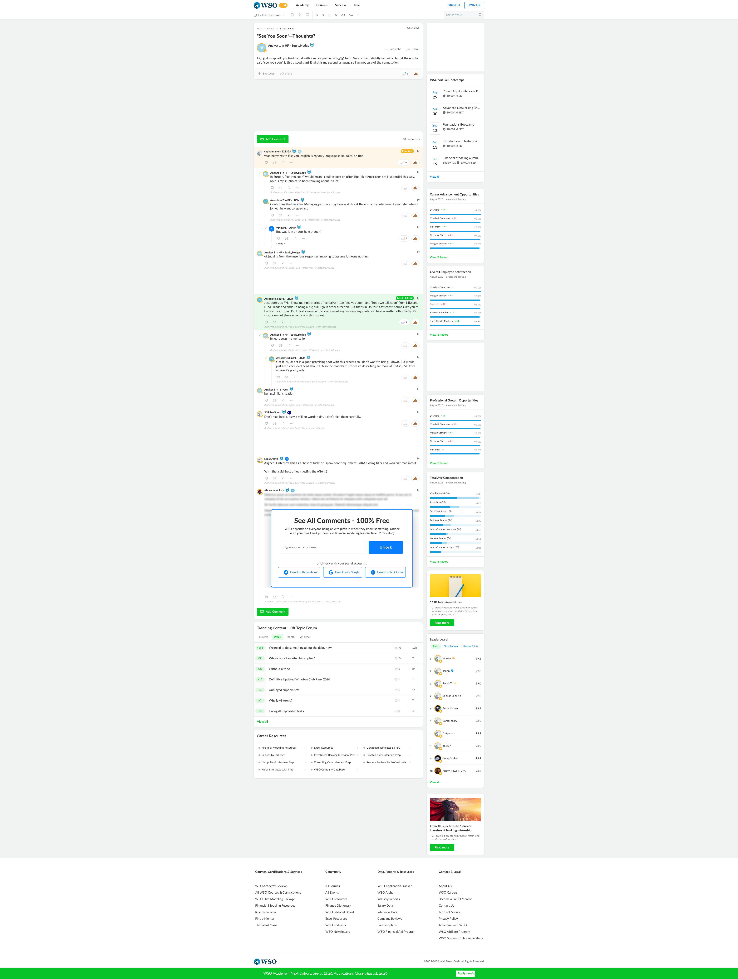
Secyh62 (447, 683)
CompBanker (450, 758)
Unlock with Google (347, 572)
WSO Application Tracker (394, 886)
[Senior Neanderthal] (284, 412)
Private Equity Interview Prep (384, 755)
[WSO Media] (307, 15)
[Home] (265, 5)
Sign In (454, 5)
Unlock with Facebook (303, 572)
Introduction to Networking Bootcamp (462, 141)
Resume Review (265, 912)
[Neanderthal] (287, 490)
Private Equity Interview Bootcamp (462, 91)
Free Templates (387, 925)
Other (291, 163)
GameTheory (449, 721)
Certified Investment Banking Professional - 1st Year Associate (309, 601)
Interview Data (387, 912)
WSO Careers (448, 892)
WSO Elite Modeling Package (275, 899)
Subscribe (395, 49)
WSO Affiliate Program (454, 931)
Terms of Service (450, 912)
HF (329, 15)
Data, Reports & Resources (395, 871)
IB (317, 15)
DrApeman (448, 733)
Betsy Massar (450, 708)
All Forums (332, 886)
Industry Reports (388, 899)
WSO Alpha (385, 892)
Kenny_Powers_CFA (453, 771)
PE (323, 15)
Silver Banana (451, 646)
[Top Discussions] (300, 15)
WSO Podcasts (335, 925)
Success (340, 5)
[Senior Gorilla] (296, 298)
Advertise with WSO (453, 925)
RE (335, 15)
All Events (332, 892)
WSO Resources (336, 899)
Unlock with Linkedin (390, 572)
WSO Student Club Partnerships (461, 938)
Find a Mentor (264, 918)
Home (260, 28)
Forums (270, 28)
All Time (305, 637)
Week (277, 637)
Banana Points (470, 646)
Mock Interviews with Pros (277, 769)
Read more (442, 622)
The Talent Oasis (266, 925)
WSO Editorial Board (339, 912)
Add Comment (275, 139)
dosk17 (446, 746)
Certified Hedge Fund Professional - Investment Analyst (312, 192)
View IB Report (439, 257)
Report (283, 163)
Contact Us (446, 905)
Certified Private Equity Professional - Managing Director (306, 483)
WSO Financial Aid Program (396, 931)
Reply (266, 163)
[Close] (474, 973)
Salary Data (385, 905)
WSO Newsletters (337, 931)
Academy (302, 5)
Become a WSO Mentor (455, 899)
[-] (260, 173)
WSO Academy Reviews (271, 886)
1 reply (279, 243)
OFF (343, 15)
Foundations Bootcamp (458, 124)
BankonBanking (451, 696)
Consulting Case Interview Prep (332, 762)
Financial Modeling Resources (279, 747)
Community (333, 871)
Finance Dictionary (338, 905)
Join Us (474, 5)
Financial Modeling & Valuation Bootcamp (462, 158)
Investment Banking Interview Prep (334, 755)
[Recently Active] (292, 15)
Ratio (435, 646)
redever (446, 658)
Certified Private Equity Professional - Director (301, 428)
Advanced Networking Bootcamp (462, 107)
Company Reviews (389, 918)
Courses (321, 5)
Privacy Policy (448, 918)
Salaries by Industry (273, 755)
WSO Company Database (329, 769)
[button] (412, 49)
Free (357, 5)
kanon (446, 671)
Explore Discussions (269, 15)
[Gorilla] (299, 227)
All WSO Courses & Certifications (278, 892)
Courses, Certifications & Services (278, 871)
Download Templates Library (383, 747)
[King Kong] (312, 45)
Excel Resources (323, 747)
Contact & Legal (450, 871)
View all (262, 721)
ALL (351, 15)
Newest (263, 637)
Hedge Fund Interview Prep (278, 762)
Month (291, 637)
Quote (275, 163)
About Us (445, 886)
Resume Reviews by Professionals (386, 762)
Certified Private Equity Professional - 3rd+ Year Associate (307, 327)
